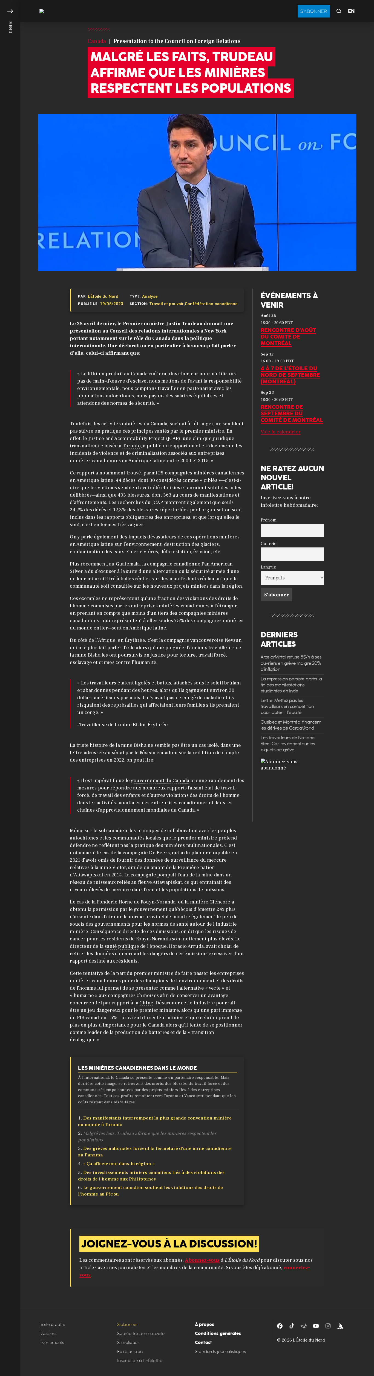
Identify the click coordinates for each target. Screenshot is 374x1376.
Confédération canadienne (211, 303)
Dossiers (47, 1333)
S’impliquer (128, 1342)
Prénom (269, 520)
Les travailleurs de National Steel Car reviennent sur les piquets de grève (288, 743)
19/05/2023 (111, 303)
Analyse (149, 296)
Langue (268, 567)
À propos (204, 1324)
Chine (146, 1003)
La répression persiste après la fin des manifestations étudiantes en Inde (291, 685)
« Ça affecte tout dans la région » (119, 1164)
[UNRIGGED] (340, 1326)
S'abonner (313, 11)
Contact (203, 1342)
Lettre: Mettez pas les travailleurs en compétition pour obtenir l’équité (287, 707)
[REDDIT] (304, 1326)
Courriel (269, 543)
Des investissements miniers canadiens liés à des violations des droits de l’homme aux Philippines (151, 1176)
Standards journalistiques (220, 1351)
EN (351, 11)
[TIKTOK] (292, 1326)
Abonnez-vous (202, 1260)
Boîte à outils (52, 1324)
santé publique (122, 946)
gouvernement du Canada (160, 780)
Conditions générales (218, 1333)
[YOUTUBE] (316, 1326)
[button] (10, 688)
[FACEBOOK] (280, 1326)
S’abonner (127, 1324)
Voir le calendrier (281, 432)
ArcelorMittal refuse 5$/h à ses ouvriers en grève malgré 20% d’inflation (291, 663)
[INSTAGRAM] (328, 1326)
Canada (97, 41)
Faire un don (130, 1351)
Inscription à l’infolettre (139, 1360)
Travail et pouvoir (166, 303)
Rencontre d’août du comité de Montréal (288, 336)
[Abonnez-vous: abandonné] (292, 790)
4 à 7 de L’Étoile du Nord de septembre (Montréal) (290, 375)
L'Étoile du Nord (103, 296)
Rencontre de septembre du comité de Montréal (292, 413)
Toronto (132, 446)
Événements (51, 1342)
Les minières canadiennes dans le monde (137, 1068)
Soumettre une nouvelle (141, 1333)
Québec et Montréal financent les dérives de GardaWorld (291, 725)
